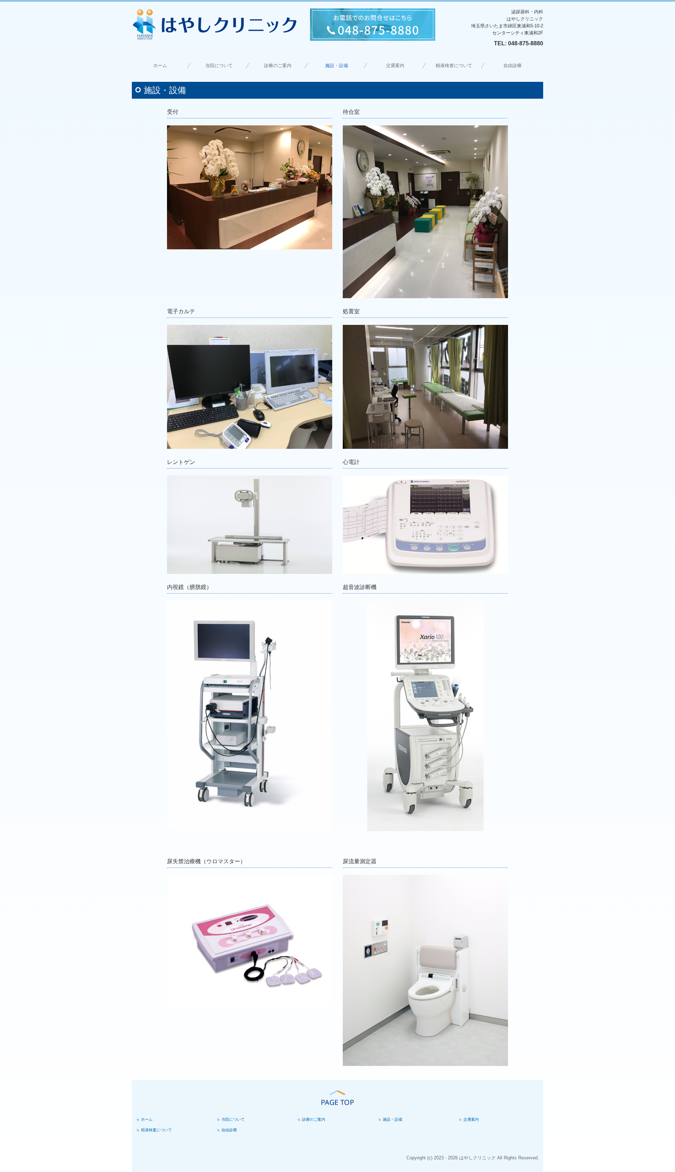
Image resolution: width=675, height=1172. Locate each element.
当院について (219, 65)
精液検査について (454, 65)
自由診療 (512, 65)
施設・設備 (336, 65)
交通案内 (395, 65)
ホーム (160, 65)
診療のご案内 (277, 65)
